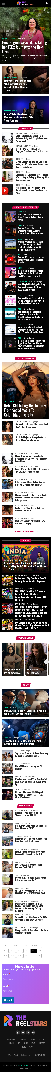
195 (19, 956)
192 (40, 951)
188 (12, 951)
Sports (42, 1043)
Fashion (23, 1039)
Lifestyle (41, 1039)
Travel (23, 1046)
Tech (19, 1043)
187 (5, 951)
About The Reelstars (23, 1054)
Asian (31, 1046)
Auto (26, 1043)
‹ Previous (35, 946)
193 (5, 956)
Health (33, 1043)
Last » (37, 956)
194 (12, 956)
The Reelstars (23, 1065)
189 (19, 951)
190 (26, 951)
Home (8, 1054)
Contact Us (40, 1054)
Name (6, 974)
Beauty (32, 1039)
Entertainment (12, 1039)
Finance (11, 1043)
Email (5, 986)
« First (24, 946)
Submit (8, 1000)
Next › (27, 956)
